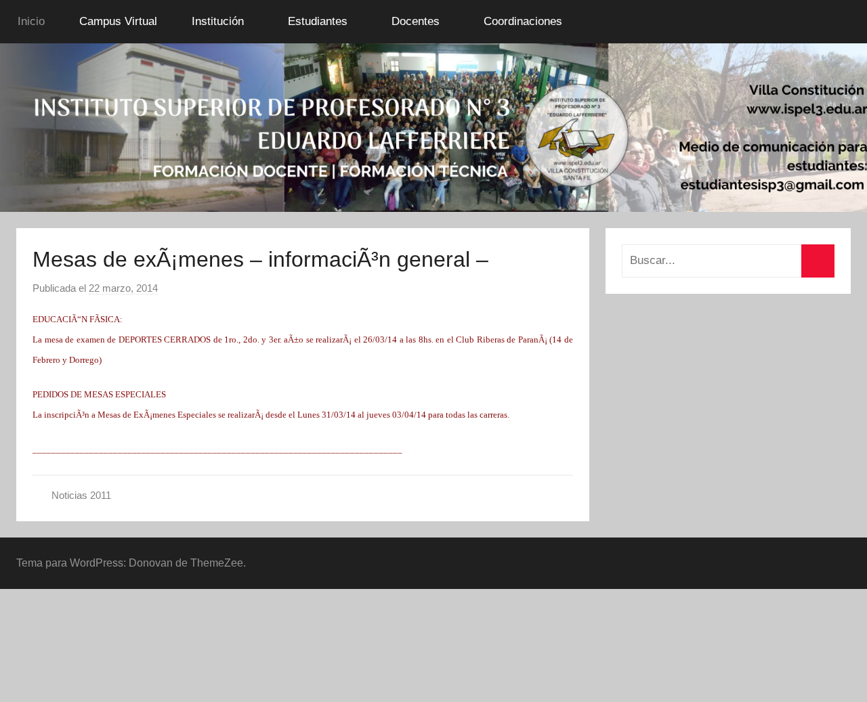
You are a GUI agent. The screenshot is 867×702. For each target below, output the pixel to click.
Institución (218, 21)
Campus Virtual (118, 21)
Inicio (31, 21)
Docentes (416, 21)
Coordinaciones (523, 21)
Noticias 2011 (81, 495)
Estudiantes (317, 21)
